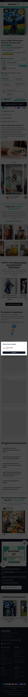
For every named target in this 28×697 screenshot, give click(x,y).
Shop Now (14, 352)
